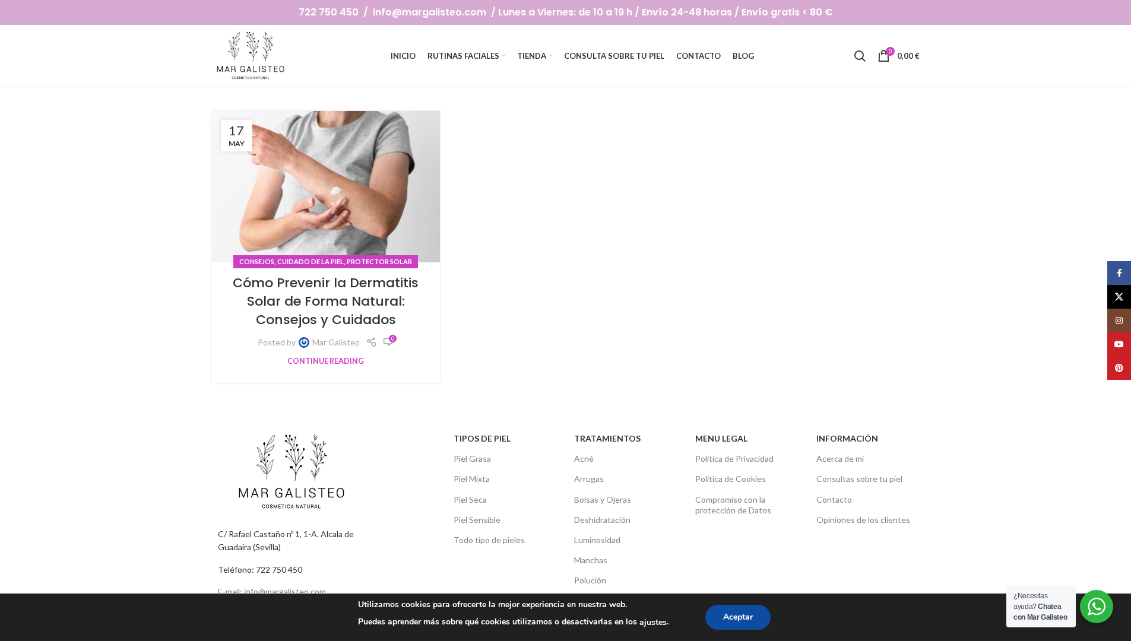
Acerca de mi (840, 458)
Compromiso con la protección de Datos (733, 504)
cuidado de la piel (310, 261)
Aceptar (738, 617)
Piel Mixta (472, 479)
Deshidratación (602, 520)
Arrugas (589, 479)
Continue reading (325, 361)
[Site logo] (252, 55)
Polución (590, 580)
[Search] (860, 56)
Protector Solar (379, 261)
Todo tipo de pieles (489, 540)
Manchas (590, 560)
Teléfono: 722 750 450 (260, 569)
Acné (584, 458)
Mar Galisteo (336, 342)
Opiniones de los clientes (863, 520)
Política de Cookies (730, 479)
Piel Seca (470, 499)
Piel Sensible (477, 520)
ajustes (653, 622)
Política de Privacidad (734, 458)
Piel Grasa (472, 458)
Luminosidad (597, 540)
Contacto (834, 499)
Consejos (256, 261)
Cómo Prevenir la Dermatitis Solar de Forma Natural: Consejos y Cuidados (326, 301)
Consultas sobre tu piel (859, 479)
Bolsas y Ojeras (602, 499)
